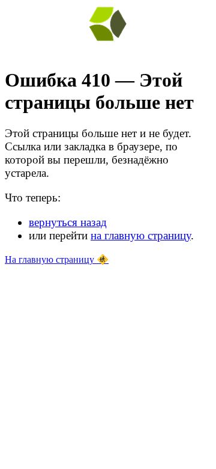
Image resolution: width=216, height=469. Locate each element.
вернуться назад (68, 222)
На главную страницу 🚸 (57, 259)
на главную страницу (141, 235)
